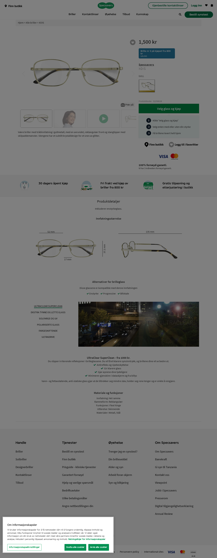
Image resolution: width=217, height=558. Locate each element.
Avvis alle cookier (98, 547)
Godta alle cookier (75, 547)
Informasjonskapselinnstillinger (24, 547)
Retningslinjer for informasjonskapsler (86, 539)
